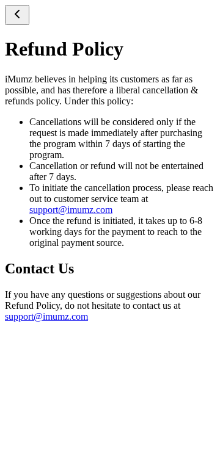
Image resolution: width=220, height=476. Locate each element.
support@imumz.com (70, 209)
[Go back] (17, 15)
